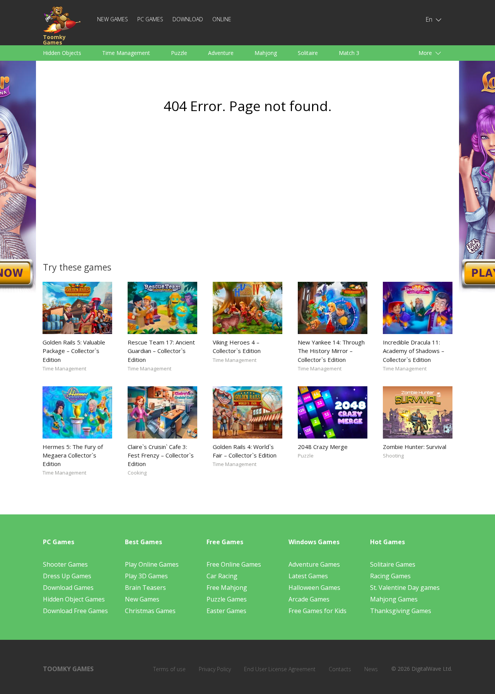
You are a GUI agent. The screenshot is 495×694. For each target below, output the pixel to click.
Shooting (393, 455)
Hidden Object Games (74, 599)
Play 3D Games (146, 576)
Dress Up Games (67, 576)
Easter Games (226, 611)
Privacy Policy (215, 669)
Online (221, 19)
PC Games (150, 19)
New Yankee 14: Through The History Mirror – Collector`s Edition (331, 350)
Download (187, 19)
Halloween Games (314, 587)
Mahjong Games (394, 599)
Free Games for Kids (317, 611)
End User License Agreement (280, 669)
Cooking (137, 472)
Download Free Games (75, 611)
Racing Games (390, 576)
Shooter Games (65, 564)
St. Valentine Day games (405, 587)
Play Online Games (152, 564)
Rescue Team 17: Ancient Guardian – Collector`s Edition (161, 350)
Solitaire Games (392, 564)
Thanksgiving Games (400, 611)
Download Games (68, 587)
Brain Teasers (145, 587)
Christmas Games (150, 611)
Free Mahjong (227, 587)
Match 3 (349, 53)
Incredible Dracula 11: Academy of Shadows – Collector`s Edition (413, 350)
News (371, 669)
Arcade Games (308, 599)
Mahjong (265, 53)
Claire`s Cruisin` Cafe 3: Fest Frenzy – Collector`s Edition (161, 455)
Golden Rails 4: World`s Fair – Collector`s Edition (245, 451)
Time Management (126, 53)
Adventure (221, 53)
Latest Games (308, 576)
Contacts (340, 669)
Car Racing (222, 576)
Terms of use (169, 669)
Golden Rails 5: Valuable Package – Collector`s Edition (74, 350)
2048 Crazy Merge (323, 447)
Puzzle (179, 53)
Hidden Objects (62, 53)
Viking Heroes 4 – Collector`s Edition (237, 346)
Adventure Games (314, 564)
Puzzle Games (227, 599)
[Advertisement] (174, 192)
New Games (112, 19)
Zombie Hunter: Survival (414, 447)
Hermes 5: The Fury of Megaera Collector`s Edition (73, 455)
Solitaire (308, 53)
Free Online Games (234, 564)
